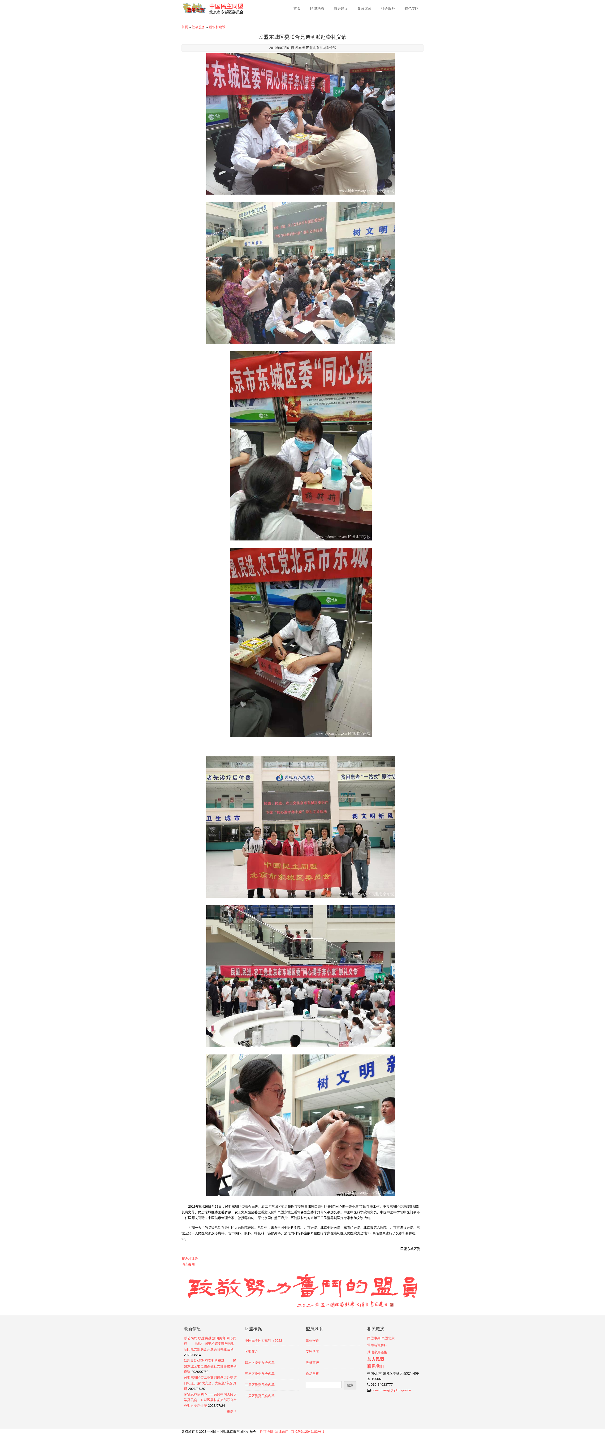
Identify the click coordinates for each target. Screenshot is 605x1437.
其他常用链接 (377, 1352)
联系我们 (375, 1366)
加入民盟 (375, 1359)
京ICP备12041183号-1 (307, 1431)
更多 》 (232, 1411)
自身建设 (341, 8)
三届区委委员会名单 (260, 1374)
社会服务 (388, 8)
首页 (297, 8)
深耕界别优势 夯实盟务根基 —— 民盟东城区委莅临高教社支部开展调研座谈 (210, 1366)
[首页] (194, 8)
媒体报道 (312, 1340)
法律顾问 (281, 1431)
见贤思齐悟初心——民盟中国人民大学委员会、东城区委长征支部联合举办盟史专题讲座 (210, 1400)
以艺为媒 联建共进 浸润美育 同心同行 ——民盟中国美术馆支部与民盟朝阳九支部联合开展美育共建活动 (210, 1343)
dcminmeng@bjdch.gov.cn (391, 1390)
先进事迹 (312, 1362)
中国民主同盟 (226, 6)
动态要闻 (188, 1264)
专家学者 (312, 1351)
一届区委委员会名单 (260, 1396)
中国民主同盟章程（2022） (265, 1340)
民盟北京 (388, 1338)
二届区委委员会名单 (260, 1385)
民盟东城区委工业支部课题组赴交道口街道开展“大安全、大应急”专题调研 (210, 1383)
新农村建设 (217, 27)
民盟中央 (373, 1338)
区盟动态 (317, 8)
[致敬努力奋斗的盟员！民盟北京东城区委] (303, 1307)
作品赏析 (312, 1374)
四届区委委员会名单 (260, 1362)
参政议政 (364, 8)
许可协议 (266, 1431)
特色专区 (412, 8)
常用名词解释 (377, 1345)
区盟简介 (251, 1351)
